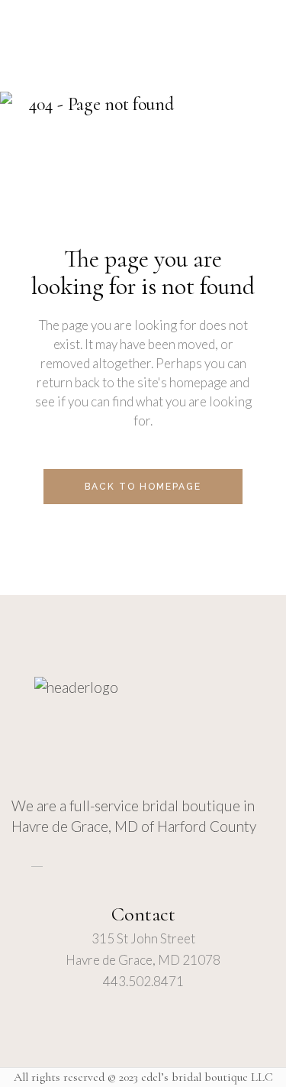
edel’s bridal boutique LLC (207, 1077)
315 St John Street (143, 938)
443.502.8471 (143, 981)
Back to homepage (143, 486)
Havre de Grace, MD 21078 (143, 960)
